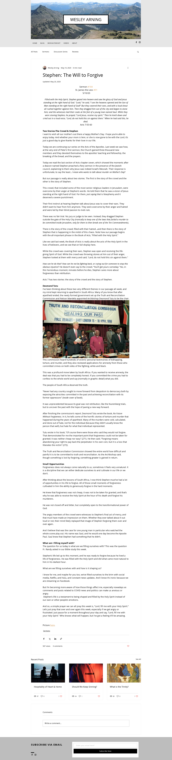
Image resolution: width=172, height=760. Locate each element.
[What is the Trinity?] (124, 673)
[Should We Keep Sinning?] (86, 673)
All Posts (34, 52)
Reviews (75, 52)
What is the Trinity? (119, 686)
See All (138, 659)
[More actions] (127, 67)
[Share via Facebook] (44, 639)
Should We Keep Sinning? (84, 686)
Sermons (45, 52)
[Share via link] (61, 639)
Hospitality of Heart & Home (48, 686)
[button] (138, 52)
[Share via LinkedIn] (55, 639)
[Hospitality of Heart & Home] (48, 673)
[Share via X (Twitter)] (49, 639)
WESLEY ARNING (85, 19)
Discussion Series (61, 52)
